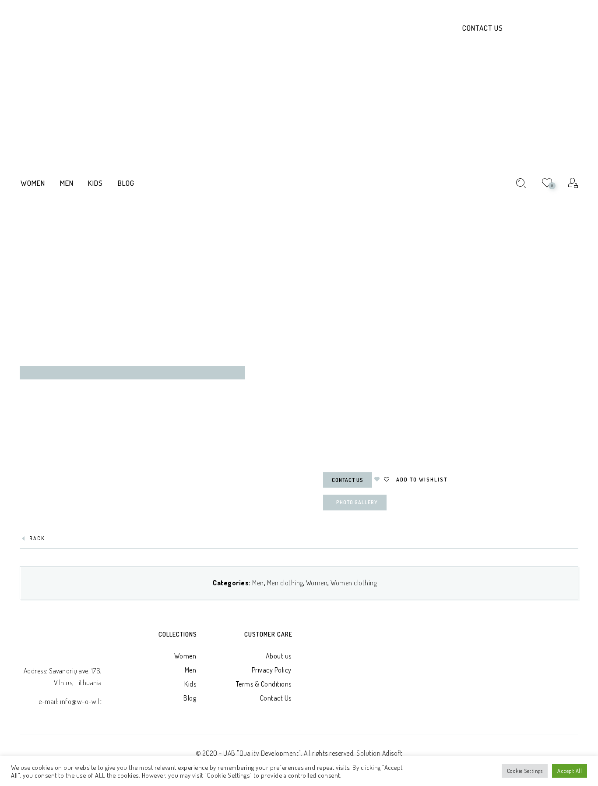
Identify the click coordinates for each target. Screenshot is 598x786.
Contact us (347, 480)
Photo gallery (357, 502)
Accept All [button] (569, 770)
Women (317, 582)
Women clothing (353, 582)
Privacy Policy (272, 670)
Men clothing (285, 582)
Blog (189, 698)
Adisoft (392, 753)
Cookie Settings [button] (525, 770)
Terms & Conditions (264, 684)
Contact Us (482, 27)
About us (279, 655)
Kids (190, 684)
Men (258, 582)
